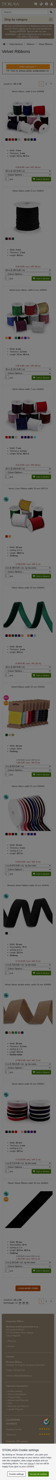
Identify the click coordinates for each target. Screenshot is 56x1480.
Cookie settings (16, 1474)
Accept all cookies (38, 1474)
